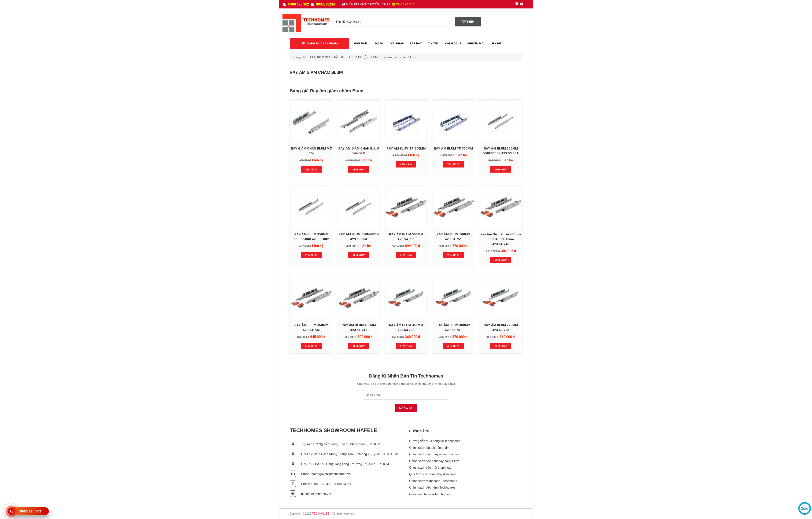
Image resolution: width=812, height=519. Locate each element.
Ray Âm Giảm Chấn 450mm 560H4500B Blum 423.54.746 (500, 239)
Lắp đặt (416, 43)
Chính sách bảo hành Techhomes (432, 487)
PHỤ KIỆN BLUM (366, 57)
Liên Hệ (496, 43)
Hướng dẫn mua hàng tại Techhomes (435, 441)
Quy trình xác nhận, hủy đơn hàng (432, 474)
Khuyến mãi (475, 43)
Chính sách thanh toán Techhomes (433, 481)
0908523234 (325, 4)
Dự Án (379, 43)
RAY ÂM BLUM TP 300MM (453, 148)
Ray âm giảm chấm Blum (398, 57)
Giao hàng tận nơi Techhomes (430, 494)
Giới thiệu (361, 43)
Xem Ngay (311, 169)
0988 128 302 (298, 4)
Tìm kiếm (468, 21)
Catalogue (453, 43)
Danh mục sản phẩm (322, 43)
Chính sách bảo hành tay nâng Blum (434, 461)
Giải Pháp (397, 43)
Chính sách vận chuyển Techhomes (434, 454)
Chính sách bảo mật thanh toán (430, 467)
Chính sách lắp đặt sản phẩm (429, 447)
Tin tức (433, 43)
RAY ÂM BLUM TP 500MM (406, 148)
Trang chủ (299, 57)
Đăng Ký (406, 407)
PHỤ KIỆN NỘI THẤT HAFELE (330, 57)
